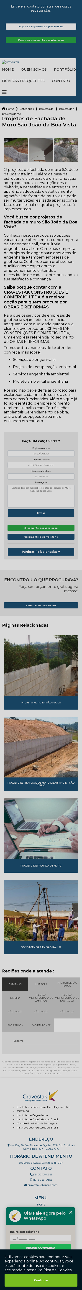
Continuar (41, 1280)
